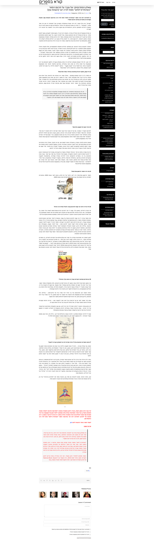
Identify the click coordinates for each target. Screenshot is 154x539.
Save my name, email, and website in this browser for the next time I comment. (70, 529)
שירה (112, 92)
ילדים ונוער (110, 88)
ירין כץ (87, 13)
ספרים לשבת (110, 123)
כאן (71, 422)
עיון (112, 80)
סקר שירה (110, 184)
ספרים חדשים (110, 67)
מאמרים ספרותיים (109, 113)
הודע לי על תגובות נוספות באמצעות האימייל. (79, 532)
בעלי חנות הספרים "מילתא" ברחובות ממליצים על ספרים (109, 96)
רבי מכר (111, 85)
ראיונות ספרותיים (109, 210)
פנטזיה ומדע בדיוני (109, 90)
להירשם (104, 24)
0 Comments (58, 13)
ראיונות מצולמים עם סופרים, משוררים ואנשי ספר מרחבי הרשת (108, 214)
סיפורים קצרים (110, 170)
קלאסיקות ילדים (109, 181)
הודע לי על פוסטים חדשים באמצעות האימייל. (79, 534)
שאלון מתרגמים (67, 13)
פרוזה (111, 78)
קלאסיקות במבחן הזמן (108, 83)
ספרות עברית (110, 186)
